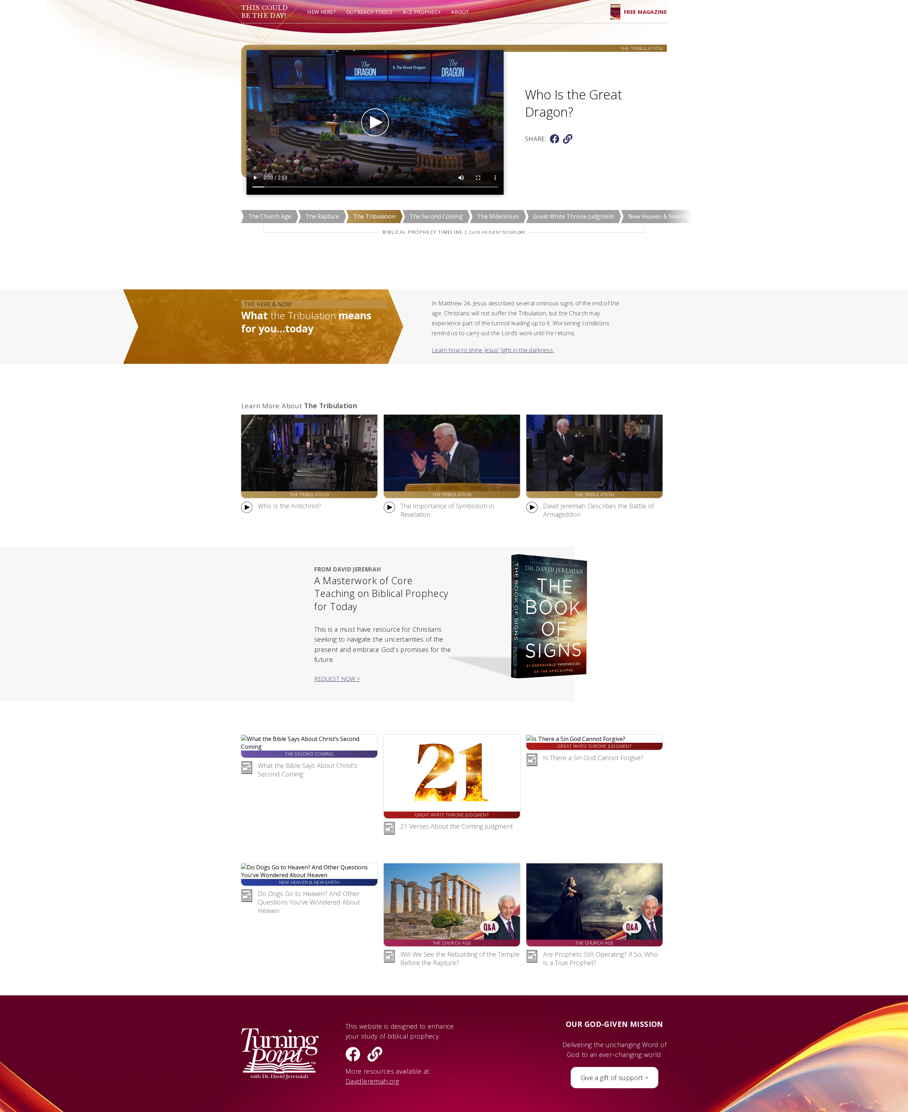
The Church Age (269, 216)
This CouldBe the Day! (264, 12)
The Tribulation (374, 216)
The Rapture (322, 216)
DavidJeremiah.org (372, 1081)
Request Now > (337, 679)
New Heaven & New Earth (662, 216)
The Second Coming (436, 216)
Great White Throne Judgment (573, 216)
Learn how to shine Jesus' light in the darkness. (493, 350)
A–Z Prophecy (422, 12)
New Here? (321, 12)
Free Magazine (645, 11)
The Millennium (498, 216)
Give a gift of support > (615, 1077)
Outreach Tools (369, 12)
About (460, 12)
